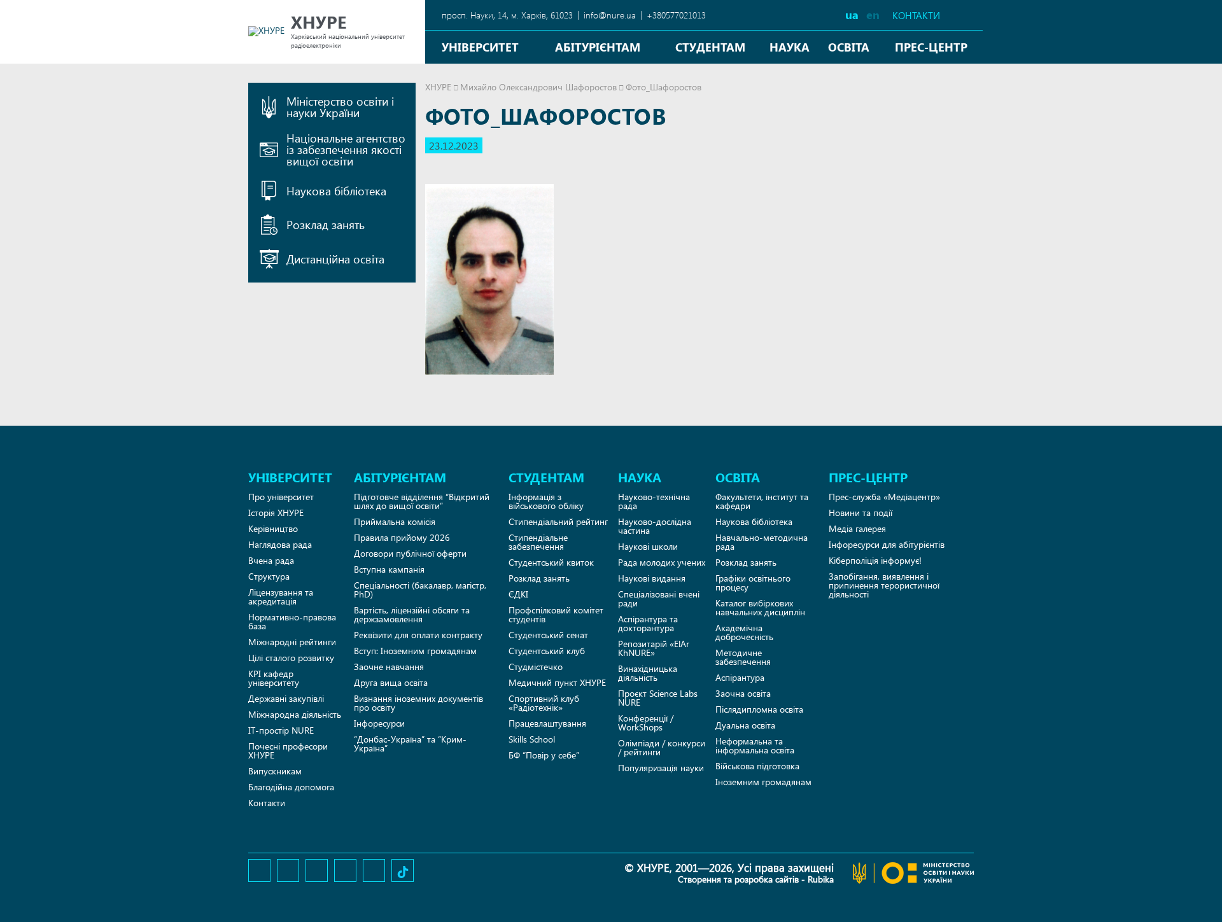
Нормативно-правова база (292, 621)
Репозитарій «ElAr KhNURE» (653, 648)
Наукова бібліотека (753, 521)
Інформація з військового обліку (546, 501)
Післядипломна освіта (759, 709)
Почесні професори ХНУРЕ (288, 750)
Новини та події (860, 512)
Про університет (281, 497)
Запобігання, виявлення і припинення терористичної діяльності (884, 585)
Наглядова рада (280, 544)
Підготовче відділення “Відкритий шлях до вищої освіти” (421, 501)
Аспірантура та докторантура (648, 623)
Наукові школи (648, 546)
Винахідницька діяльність (647, 672)
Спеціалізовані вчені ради (658, 598)
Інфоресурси (379, 723)
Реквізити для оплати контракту (418, 635)
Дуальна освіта (745, 725)
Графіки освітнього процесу (752, 582)
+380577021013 (676, 15)
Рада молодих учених (661, 562)
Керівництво (273, 528)
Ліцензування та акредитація (280, 596)
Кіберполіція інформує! (875, 560)
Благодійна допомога (291, 787)
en (873, 14)
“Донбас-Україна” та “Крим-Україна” (410, 743)
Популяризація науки (661, 768)
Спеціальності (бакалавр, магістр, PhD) (420, 589)
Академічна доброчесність (744, 632)
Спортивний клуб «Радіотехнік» (544, 702)
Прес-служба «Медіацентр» (884, 497)
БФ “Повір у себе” (544, 755)
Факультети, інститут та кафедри (761, 501)
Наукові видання (651, 578)
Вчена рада (271, 560)
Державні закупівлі (286, 698)
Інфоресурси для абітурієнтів (887, 544)
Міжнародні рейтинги (292, 642)
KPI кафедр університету (273, 677)
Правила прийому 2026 (402, 537)
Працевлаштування (547, 723)
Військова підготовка (757, 766)
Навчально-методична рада (761, 541)
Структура (269, 576)
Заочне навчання (389, 666)
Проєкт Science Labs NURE (658, 697)
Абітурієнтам (597, 47)
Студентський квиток (551, 562)
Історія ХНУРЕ (276, 512)
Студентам (710, 47)
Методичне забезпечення (743, 656)
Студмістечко (536, 666)
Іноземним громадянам (763, 782)
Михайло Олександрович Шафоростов (538, 87)
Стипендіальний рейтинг (558, 521)
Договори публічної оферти (410, 553)
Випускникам (275, 771)
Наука (789, 47)
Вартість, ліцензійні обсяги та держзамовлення (412, 614)
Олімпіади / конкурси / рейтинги (661, 747)
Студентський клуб (547, 651)
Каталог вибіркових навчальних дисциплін (760, 607)
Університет (480, 47)
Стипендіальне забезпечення (538, 541)
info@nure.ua (610, 15)
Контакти (916, 15)
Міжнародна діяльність (294, 714)
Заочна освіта (743, 693)
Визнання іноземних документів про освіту (418, 702)
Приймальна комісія (394, 521)
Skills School (532, 739)
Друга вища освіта (391, 682)
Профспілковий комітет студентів (556, 614)
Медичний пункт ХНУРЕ (557, 682)
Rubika (821, 879)
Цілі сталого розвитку (291, 658)
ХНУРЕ (438, 87)
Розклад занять (539, 578)
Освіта (848, 47)
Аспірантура (739, 677)
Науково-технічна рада (654, 501)
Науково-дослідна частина (654, 525)
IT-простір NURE (281, 730)
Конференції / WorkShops (645, 722)
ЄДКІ (518, 594)
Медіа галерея (857, 528)
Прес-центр (931, 47)
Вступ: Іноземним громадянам (415, 651)
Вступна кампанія (389, 569)
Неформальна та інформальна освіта (754, 745)
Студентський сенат (548, 635)
